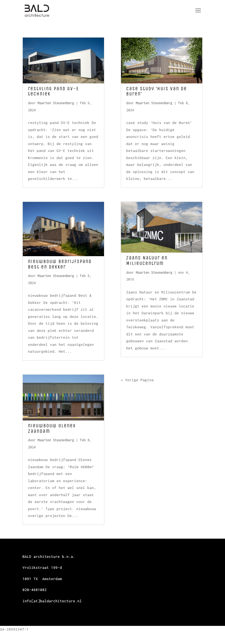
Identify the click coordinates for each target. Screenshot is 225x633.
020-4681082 (34, 589)
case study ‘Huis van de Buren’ (156, 91)
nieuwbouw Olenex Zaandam (52, 428)
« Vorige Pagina (137, 380)
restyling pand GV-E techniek (53, 91)
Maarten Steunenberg (56, 103)
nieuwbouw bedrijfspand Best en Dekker (60, 264)
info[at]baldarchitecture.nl (52, 601)
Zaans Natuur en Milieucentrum (147, 260)
